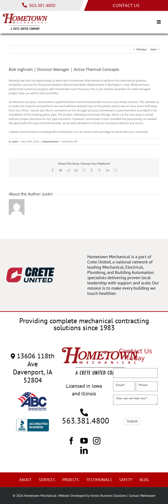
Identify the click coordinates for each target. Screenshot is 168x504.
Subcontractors (50, 141)
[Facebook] (71, 440)
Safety (125, 479)
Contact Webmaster (142, 496)
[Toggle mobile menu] (159, 22)
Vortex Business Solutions (108, 496)
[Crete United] (30, 269)
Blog (144, 479)
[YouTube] (84, 440)
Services (47, 479)
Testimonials (99, 479)
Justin (15, 141)
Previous (141, 49)
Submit (132, 421)
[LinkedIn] (84, 450)
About (25, 479)
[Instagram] (97, 440)
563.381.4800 (41, 5)
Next (153, 49)
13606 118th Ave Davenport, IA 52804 (33, 367)
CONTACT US (126, 5)
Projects (70, 479)
